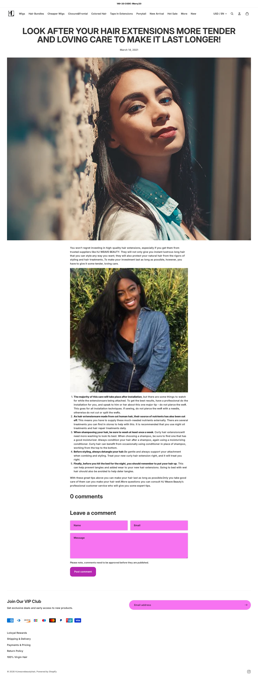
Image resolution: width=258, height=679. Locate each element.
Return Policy (15, 650)
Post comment (83, 571)
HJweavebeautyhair (25, 671)
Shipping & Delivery (19, 638)
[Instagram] (249, 672)
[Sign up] (246, 605)
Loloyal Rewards (17, 632)
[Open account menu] (239, 14)
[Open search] (232, 14)
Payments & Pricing (19, 644)
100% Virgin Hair (17, 656)
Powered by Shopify (47, 671)
